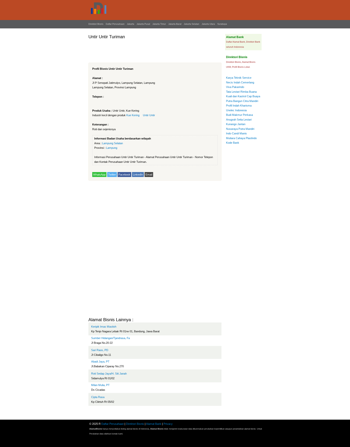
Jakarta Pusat (143, 24)
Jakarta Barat (174, 24)
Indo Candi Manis (236, 133)
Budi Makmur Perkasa (239, 114)
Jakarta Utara (208, 24)
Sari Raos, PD (99, 350)
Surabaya (222, 24)
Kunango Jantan (235, 124)
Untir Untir (149, 115)
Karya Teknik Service (238, 77)
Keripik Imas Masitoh (103, 326)
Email (148, 174)
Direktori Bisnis (95, 24)
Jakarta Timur (159, 24)
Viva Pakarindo (235, 86)
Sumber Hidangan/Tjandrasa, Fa (110, 338)
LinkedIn (138, 174)
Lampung (111, 147)
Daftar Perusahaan (115, 24)
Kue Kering (132, 115)
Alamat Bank (153, 423)
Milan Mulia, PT (100, 385)
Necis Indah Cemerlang (240, 82)
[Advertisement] (154, 49)
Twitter (112, 174)
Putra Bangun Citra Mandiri (242, 101)
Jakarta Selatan (191, 24)
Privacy (168, 423)
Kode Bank (232, 142)
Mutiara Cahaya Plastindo (241, 138)
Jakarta (130, 24)
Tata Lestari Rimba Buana (241, 91)
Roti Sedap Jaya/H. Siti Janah (109, 373)
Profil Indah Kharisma (239, 105)
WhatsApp (99, 174)
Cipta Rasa (97, 397)
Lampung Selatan (112, 143)
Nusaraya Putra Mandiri (240, 128)
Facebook (124, 174)
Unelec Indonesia (236, 110)
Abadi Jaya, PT (100, 361)
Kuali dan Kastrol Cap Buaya (243, 96)
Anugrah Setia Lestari (239, 119)
